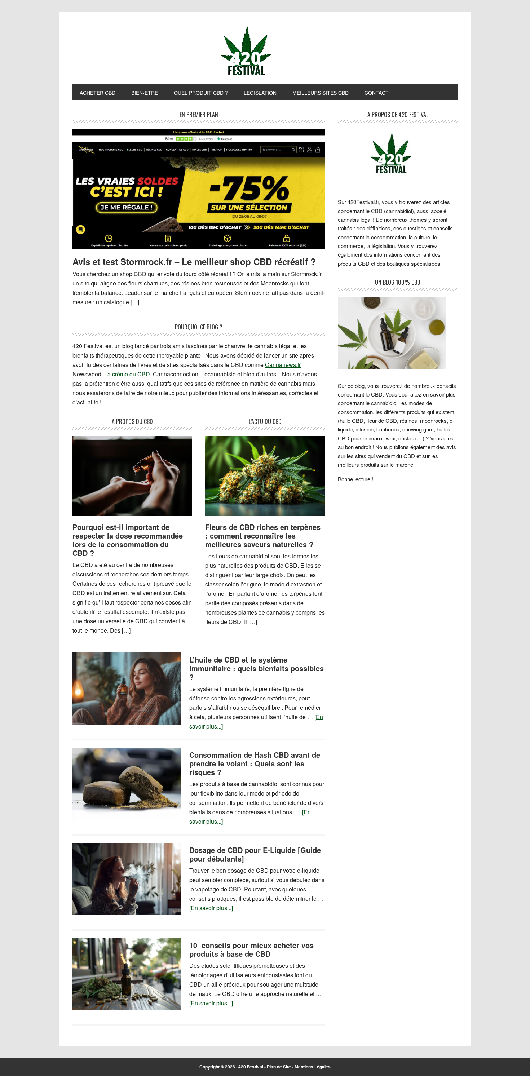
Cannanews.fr (283, 364)
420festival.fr (265, 52)
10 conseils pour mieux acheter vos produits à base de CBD (251, 949)
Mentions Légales (313, 1066)
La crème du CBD (127, 374)
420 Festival (250, 1066)
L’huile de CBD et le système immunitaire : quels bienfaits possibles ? (256, 668)
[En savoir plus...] (211, 908)
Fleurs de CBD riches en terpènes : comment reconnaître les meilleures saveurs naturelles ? (263, 535)
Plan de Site (279, 1066)
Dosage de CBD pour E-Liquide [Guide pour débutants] (255, 854)
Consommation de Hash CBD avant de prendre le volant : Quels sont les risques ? (254, 763)
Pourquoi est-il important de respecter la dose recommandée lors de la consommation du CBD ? (127, 540)
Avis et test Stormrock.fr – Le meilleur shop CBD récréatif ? (194, 261)
